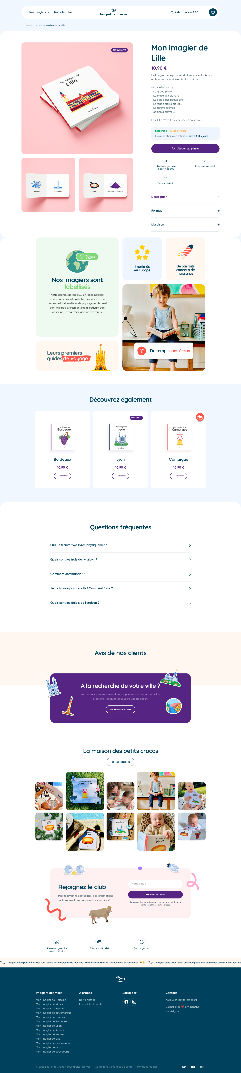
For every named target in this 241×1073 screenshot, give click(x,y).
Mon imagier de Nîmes (49, 1004)
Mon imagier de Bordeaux (51, 1021)
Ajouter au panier (188, 148)
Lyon (120, 460)
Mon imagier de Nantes (50, 1034)
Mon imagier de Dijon (49, 1026)
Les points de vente (90, 1004)
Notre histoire (63, 12)
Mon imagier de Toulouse (51, 1017)
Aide (177, 12)
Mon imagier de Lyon (48, 1047)
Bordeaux (62, 460)
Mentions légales (147, 1067)
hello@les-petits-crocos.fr (181, 1000)
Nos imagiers (37, 12)
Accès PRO (191, 12)
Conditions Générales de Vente (113, 1067)
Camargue (178, 460)
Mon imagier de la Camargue (53, 1013)
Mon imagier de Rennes (50, 1030)
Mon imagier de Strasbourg (52, 1052)
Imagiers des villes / (36, 25)
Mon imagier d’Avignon (50, 1008)
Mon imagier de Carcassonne (53, 1043)
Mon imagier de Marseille (51, 1000)
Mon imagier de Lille (48, 1039)
